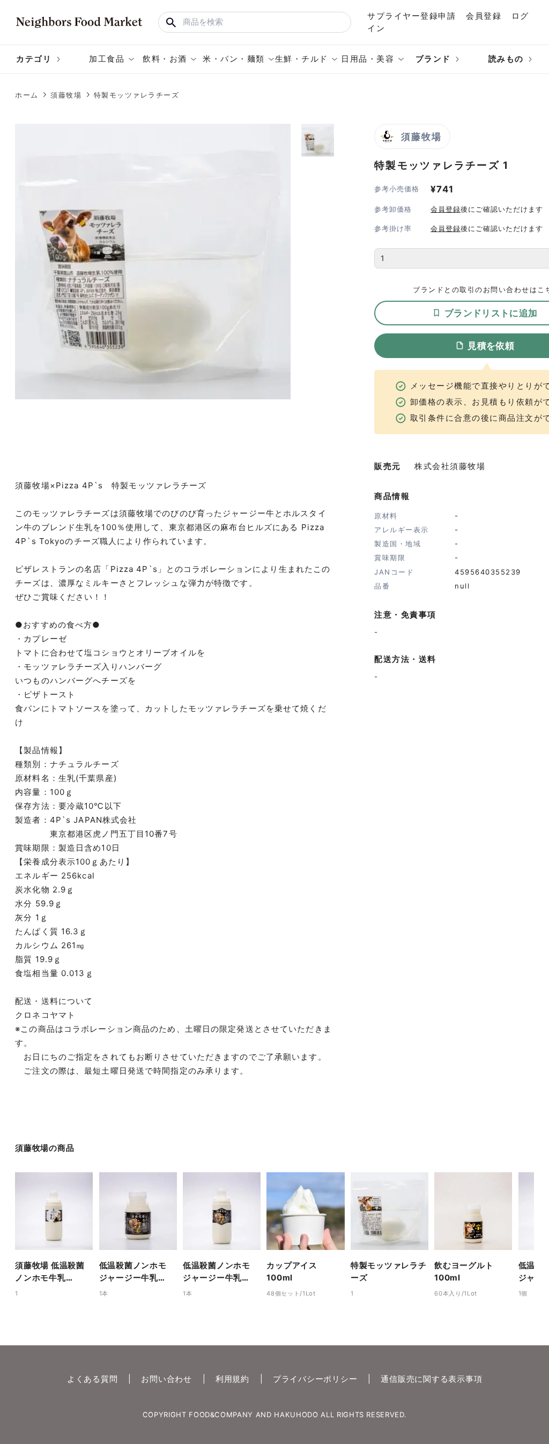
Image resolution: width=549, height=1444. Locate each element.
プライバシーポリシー (315, 1379)
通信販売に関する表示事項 (431, 1379)
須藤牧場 (65, 95)
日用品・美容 (367, 59)
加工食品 (106, 59)
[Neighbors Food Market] (79, 22)
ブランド (433, 59)
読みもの (506, 59)
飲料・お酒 (165, 59)
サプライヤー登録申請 (411, 16)
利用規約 (232, 1379)
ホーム (27, 95)
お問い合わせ (166, 1379)
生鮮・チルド (301, 59)
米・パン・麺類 (234, 59)
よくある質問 (92, 1379)
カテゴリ (33, 59)
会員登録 (483, 16)
